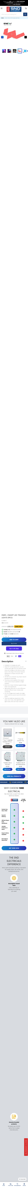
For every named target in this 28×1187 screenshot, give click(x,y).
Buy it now (14, 643)
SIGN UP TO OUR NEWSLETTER (26, 1147)
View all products (14, 776)
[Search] (25, 14)
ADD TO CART (14, 639)
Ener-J (5, 620)
